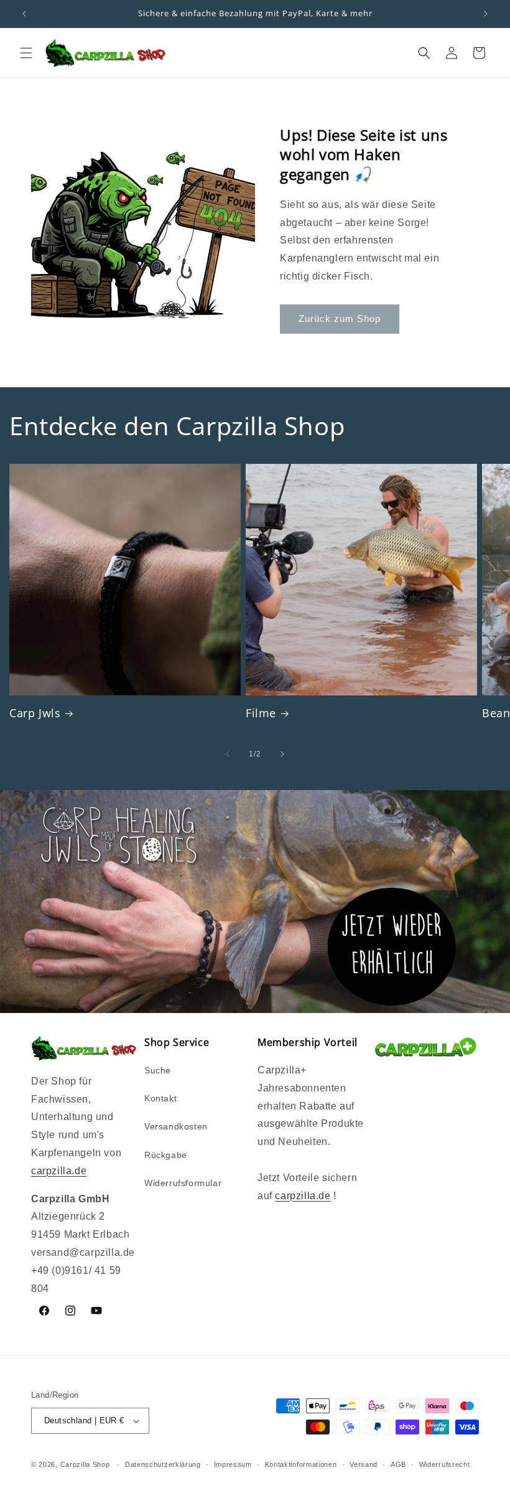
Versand (364, 1464)
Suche (157, 1070)
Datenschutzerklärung (163, 1464)
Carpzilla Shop (85, 1464)
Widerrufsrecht (444, 1464)
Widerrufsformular (182, 1183)
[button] (26, 53)
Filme (261, 713)
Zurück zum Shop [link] (340, 318)
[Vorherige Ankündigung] (24, 13)
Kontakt (160, 1098)
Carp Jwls (34, 713)
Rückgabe (165, 1155)
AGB (398, 1464)
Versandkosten (176, 1126)
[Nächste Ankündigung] (485, 13)
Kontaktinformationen (301, 1464)
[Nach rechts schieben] (282, 754)
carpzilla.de (58, 1171)
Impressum (233, 1464)
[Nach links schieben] (227, 754)
